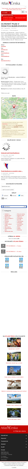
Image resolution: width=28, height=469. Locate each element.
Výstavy (6, 222)
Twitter (21, 195)
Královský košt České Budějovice (10, 153)
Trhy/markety (20, 221)
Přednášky (19, 222)
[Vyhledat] (25, 7)
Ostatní (19, 228)
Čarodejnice (20, 218)
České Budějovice (5, 53)
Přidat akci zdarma (20, 431)
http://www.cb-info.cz (5, 60)
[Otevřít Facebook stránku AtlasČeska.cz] (14, 206)
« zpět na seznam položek (8, 189)
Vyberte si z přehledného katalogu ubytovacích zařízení (14, 391)
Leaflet (14, 118)
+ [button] (3, 99)
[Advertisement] (14, 287)
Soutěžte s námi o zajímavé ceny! (14, 405)
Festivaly (7, 221)
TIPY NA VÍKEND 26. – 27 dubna (13, 246)
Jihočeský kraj (4, 49)
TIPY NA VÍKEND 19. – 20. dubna (13, 251)
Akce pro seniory (21, 214)
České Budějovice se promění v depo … (12, 171)
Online (18, 227)
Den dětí (19, 219)
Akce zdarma (8, 227)
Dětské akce (7, 216)
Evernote (14, 195)
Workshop (19, 229)
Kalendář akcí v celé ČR (14, 348)
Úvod (2, 28)
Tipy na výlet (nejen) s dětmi (14, 419)
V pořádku (14, 467)
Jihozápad (3, 46)
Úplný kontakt (3, 459)
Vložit (5, 12)
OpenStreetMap (19, 118)
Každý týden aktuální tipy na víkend (14, 363)
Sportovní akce (20, 215)
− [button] (3, 101)
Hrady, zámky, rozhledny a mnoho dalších (14, 377)
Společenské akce (6, 186)
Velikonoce (19, 216)
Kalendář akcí (7, 28)
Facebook (5, 195)
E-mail (5, 198)
